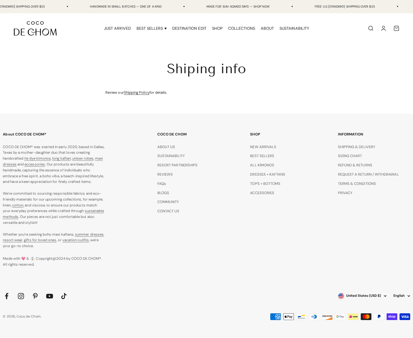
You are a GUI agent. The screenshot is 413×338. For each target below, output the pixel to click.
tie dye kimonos (37, 158)
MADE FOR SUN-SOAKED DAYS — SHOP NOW (238, 6)
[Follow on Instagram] (21, 296)
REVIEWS (165, 174)
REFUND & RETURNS (355, 165)
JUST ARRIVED (117, 28)
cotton (17, 205)
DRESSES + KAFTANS (267, 174)
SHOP (217, 28)
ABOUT (267, 28)
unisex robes (83, 158)
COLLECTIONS (241, 28)
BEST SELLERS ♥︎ (152, 28)
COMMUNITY (168, 201)
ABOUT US (166, 146)
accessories (34, 164)
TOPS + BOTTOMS (265, 183)
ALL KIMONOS (262, 165)
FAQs (161, 183)
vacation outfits (75, 240)
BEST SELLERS (262, 155)
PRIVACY (345, 192)
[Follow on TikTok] (64, 296)
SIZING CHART (350, 155)
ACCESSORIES (262, 192)
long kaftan (61, 158)
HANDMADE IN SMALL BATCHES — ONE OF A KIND (126, 6)
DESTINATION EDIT (189, 28)
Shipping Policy (136, 92)
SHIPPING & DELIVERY (356, 146)
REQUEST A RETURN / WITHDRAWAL (368, 174)
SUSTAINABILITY (294, 28)
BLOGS (163, 192)
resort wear (12, 240)
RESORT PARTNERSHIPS (177, 165)
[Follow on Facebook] (6, 296)
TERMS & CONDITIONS (357, 183)
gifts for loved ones (40, 240)
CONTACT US (168, 211)
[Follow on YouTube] (49, 296)
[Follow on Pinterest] (35, 296)
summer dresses (89, 234)
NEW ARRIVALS (263, 146)
